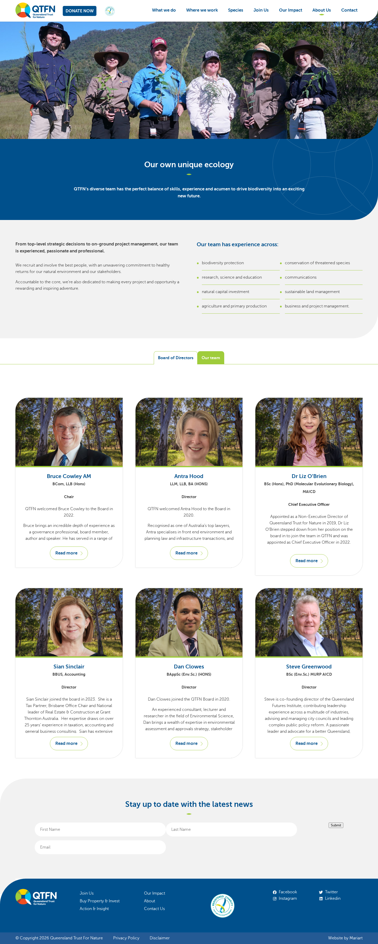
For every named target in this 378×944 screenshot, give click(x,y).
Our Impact (290, 10)
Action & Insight (94, 908)
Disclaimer (160, 938)
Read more (66, 553)
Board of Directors (175, 358)
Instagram (288, 898)
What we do (164, 10)
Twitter (331, 892)
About (149, 901)
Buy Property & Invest (100, 901)
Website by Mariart (345, 938)
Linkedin (332, 898)
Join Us (261, 10)
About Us (321, 10)
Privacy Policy (126, 938)
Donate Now (80, 11)
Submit (336, 825)
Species (235, 10)
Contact (349, 10)
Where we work (202, 10)
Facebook (288, 892)
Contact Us (154, 908)
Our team (211, 358)
